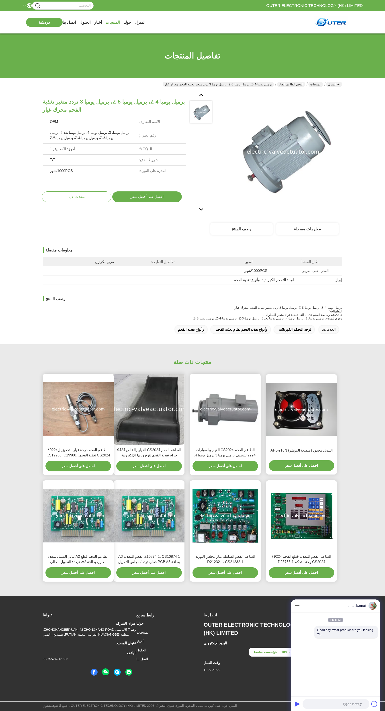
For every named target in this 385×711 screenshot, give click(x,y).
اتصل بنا (69, 22)
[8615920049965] (129, 672)
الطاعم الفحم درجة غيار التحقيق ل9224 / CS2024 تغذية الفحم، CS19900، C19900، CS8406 (78, 453)
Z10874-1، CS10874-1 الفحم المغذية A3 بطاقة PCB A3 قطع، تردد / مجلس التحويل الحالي (149, 560)
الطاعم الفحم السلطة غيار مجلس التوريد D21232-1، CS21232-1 (225, 559)
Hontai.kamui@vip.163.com (273, 652)
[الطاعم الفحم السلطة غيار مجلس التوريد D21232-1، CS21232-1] (225, 516)
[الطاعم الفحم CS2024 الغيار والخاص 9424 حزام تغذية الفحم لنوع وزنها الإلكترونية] (149, 409)
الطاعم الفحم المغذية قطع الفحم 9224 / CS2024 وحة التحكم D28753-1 (301, 559)
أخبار (98, 22)
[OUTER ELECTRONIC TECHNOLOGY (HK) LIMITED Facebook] (94, 672)
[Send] (297, 704)
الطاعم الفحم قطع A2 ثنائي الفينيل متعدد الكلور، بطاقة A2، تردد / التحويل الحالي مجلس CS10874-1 (78, 560)
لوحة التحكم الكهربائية (295, 329)
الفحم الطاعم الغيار (291, 84)
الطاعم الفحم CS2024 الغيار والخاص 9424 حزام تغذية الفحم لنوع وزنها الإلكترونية (149, 452)
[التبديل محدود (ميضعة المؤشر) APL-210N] (301, 409)
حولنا (127, 22)
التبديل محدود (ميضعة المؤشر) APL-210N (301, 450)
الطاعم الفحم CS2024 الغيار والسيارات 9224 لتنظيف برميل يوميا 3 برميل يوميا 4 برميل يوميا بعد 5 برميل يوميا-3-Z (225, 453)
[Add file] (374, 704)
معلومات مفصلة (307, 229)
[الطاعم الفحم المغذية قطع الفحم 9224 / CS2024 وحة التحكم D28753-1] (301, 516)
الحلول (85, 22)
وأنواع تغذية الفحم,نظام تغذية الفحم (241, 329)
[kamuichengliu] (117, 672)
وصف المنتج (241, 229)
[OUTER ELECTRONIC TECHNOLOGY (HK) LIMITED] (338, 22)
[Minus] (297, 605)
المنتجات (113, 22)
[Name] (37, 5)
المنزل (140, 22)
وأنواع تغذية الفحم (191, 329)
